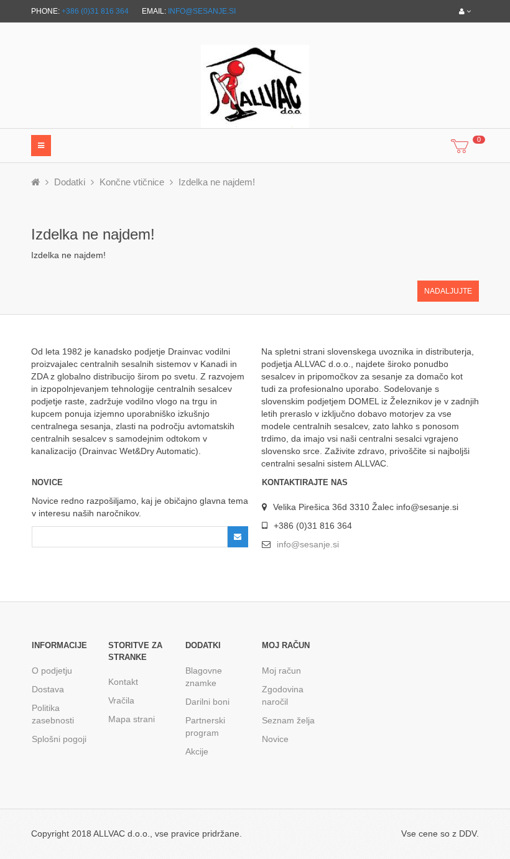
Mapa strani (131, 719)
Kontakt (123, 682)
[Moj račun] (465, 11)
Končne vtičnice (132, 182)
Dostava (48, 689)
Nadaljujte (448, 291)
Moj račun (281, 671)
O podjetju (52, 671)
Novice (275, 739)
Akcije (196, 751)
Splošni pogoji (59, 739)
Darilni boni (207, 702)
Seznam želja (288, 720)
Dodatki (69, 182)
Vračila (121, 700)
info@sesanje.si (202, 11)
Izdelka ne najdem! (216, 182)
